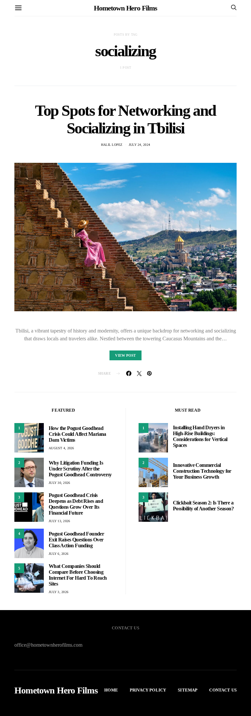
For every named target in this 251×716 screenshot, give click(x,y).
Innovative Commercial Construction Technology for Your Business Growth (202, 471)
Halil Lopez (112, 144)
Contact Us (223, 690)
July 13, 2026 (59, 521)
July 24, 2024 (139, 144)
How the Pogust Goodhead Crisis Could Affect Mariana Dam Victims (77, 434)
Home (111, 690)
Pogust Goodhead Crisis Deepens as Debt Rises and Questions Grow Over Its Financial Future (76, 504)
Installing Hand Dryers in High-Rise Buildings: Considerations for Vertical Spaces (200, 436)
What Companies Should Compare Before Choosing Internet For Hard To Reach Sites (78, 575)
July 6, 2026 (58, 553)
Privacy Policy (148, 690)
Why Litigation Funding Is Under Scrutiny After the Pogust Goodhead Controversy (80, 468)
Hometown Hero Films (125, 8)
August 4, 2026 (61, 448)
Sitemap (187, 690)
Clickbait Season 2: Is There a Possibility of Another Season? (203, 505)
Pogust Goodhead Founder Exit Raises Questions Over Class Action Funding (76, 539)
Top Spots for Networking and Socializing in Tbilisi (125, 119)
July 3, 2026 (58, 592)
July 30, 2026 (59, 483)
